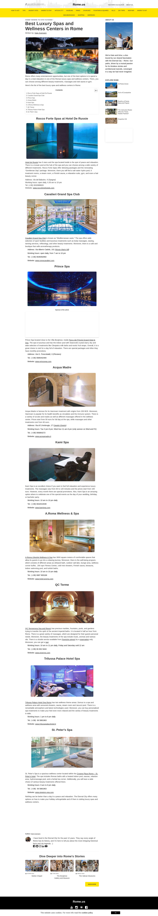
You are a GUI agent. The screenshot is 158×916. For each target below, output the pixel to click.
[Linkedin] (43, 846)
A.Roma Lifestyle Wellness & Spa (38, 557)
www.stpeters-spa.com (44, 792)
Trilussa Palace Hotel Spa (36, 109)
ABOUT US (129, 5)
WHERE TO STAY (46, 10)
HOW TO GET (15, 10)
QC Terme (31, 107)
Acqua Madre (32, 100)
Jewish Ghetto (60, 425)
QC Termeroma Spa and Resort (38, 628)
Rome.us (79, 4)
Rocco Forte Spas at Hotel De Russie (40, 93)
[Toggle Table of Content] (95, 90)
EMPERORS (91, 15)
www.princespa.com (43, 361)
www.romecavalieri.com (44, 261)
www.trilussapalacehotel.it (45, 724)
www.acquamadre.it (43, 436)
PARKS (78, 10)
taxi (47, 642)
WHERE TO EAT (142, 10)
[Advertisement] (62, 324)
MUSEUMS (69, 10)
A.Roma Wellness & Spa (36, 105)
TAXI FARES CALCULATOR (116, 5)
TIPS (24, 10)
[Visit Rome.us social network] (71, 907)
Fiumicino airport (68, 639)
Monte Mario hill (62, 250)
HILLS (113, 10)
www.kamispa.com (42, 508)
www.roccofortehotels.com (43, 188)
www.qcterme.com (42, 653)
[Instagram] (40, 846)
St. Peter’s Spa (32, 112)
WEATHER (131, 10)
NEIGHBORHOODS (69, 15)
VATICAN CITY (59, 10)
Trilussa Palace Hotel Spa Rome (38, 702)
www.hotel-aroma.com (44, 579)
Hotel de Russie (31, 162)
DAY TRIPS (121, 10)
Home (27, 20)
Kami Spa (31, 102)
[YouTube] (46, 846)
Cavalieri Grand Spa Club (36, 95)
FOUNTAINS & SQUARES (100, 10)
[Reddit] (37, 846)
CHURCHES (86, 10)
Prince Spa (31, 98)
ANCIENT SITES (33, 10)
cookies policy (87, 913)
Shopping (81, 15)
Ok (115, 912)
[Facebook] (34, 846)
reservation (84, 639)
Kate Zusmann (41, 33)
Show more (92, 884)
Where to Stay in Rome (41, 20)
